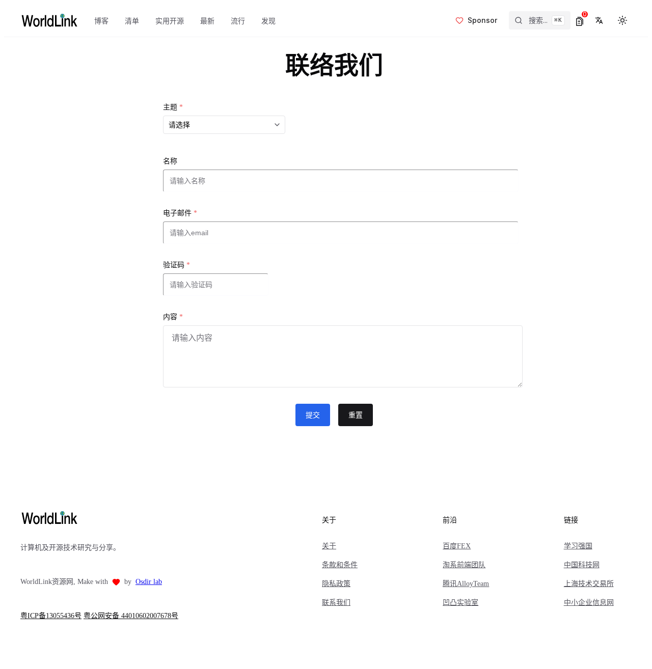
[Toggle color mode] (622, 20)
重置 (355, 415)
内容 (173, 317)
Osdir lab (148, 582)
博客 (101, 20)
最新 (207, 20)
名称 (170, 161)
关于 (329, 546)
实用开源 (169, 20)
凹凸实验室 (460, 602)
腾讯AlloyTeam (466, 584)
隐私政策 (336, 584)
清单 (132, 20)
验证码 (176, 265)
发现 (268, 20)
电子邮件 (180, 213)
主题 (173, 107)
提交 (313, 415)
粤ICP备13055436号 (51, 616)
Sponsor (482, 20)
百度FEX (457, 546)
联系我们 (336, 602)
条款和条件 (340, 565)
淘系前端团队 (464, 565)
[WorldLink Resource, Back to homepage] (49, 20)
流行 (238, 20)
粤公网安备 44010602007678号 (131, 616)
